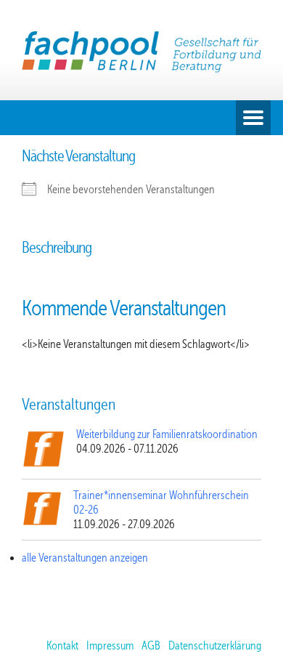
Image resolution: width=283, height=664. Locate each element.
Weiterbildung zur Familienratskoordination (167, 434)
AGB (151, 645)
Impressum (110, 645)
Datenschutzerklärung (214, 645)
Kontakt (62, 645)
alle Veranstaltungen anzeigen (85, 557)
